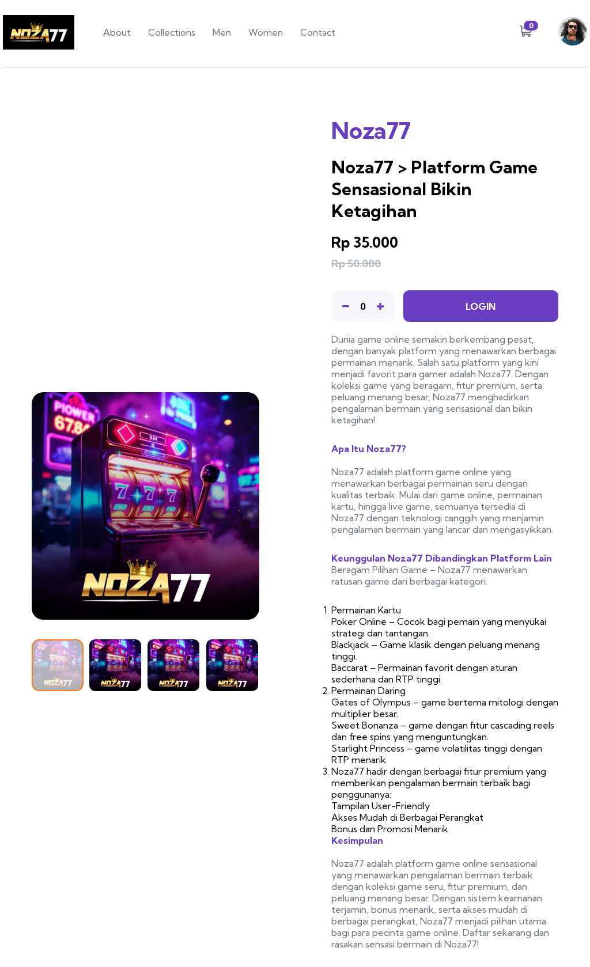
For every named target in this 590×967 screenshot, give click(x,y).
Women (265, 32)
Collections (171, 32)
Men (222, 32)
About (117, 32)
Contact (317, 32)
